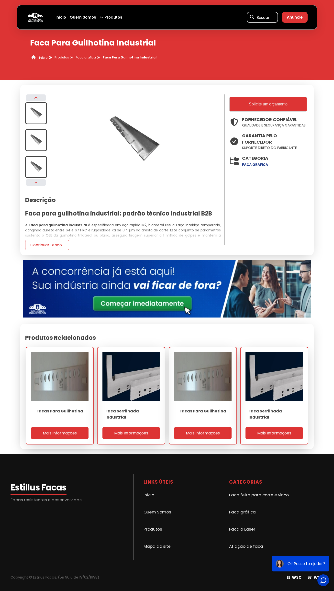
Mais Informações (60, 433)
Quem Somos (83, 17)
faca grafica (255, 164)
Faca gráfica (242, 512)
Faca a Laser (242, 529)
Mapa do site (157, 546)
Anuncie (295, 17)
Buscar (263, 17)
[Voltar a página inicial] (35, 17)
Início (61, 17)
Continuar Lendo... (47, 245)
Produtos (112, 17)
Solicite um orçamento (268, 104)
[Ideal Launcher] (167, 288)
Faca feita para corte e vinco (259, 495)
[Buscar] (252, 17)
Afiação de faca (246, 546)
